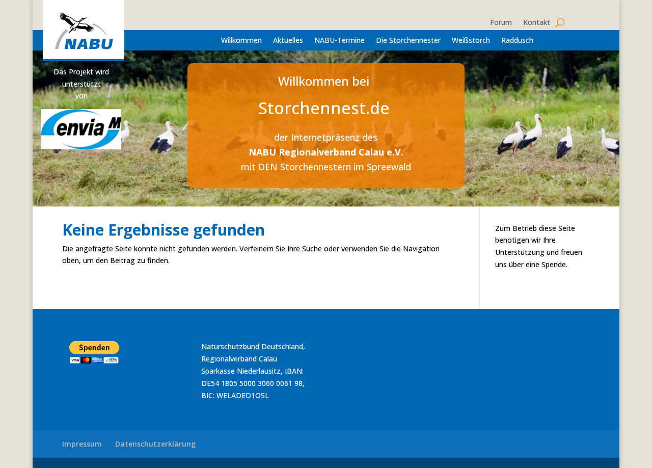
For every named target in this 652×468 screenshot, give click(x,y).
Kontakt (536, 23)
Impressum (82, 444)
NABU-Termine (339, 41)
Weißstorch (471, 41)
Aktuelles (288, 41)
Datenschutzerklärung (155, 444)
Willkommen (241, 41)
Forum (501, 23)
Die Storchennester (408, 41)
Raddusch (517, 41)
